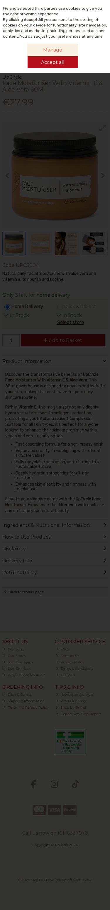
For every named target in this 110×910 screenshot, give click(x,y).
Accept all (53, 62)
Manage (52, 50)
